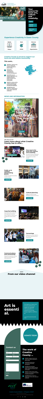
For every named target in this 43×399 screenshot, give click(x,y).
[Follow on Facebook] (18, 397)
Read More (21, 131)
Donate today (30, 335)
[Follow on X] (20, 397)
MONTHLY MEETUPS (31, 25)
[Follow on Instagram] (23, 397)
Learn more (29, 160)
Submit (7, 375)
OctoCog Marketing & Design (28, 394)
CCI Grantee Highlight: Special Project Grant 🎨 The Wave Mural (21, 113)
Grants (31, 21)
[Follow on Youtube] (25, 397)
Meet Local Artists (31, 30)
